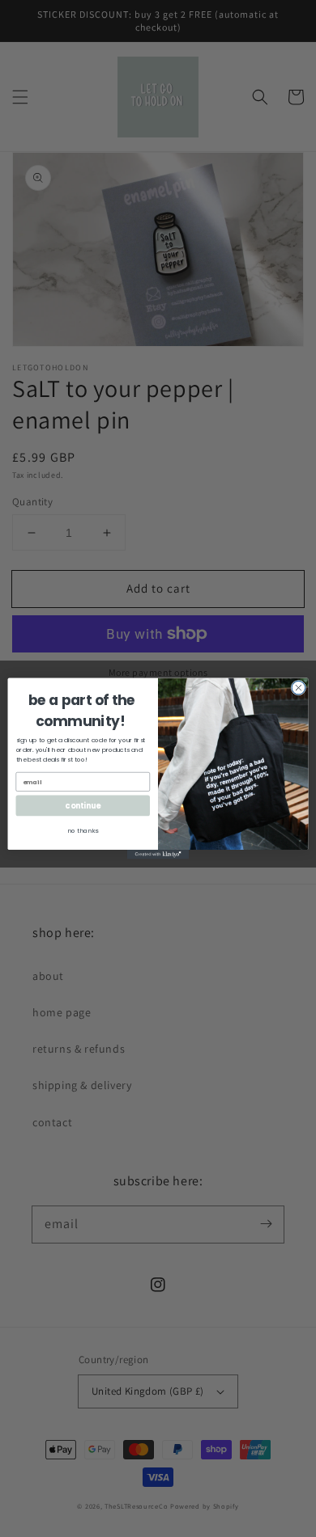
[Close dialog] (298, 688)
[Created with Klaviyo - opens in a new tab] (158, 854)
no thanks (83, 830)
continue (82, 805)
